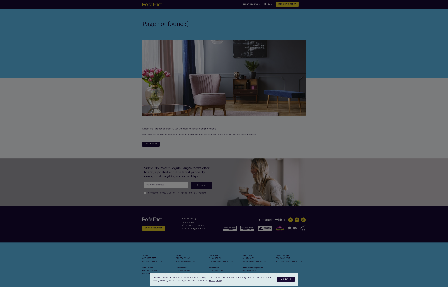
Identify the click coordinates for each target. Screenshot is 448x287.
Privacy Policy (215, 281)
